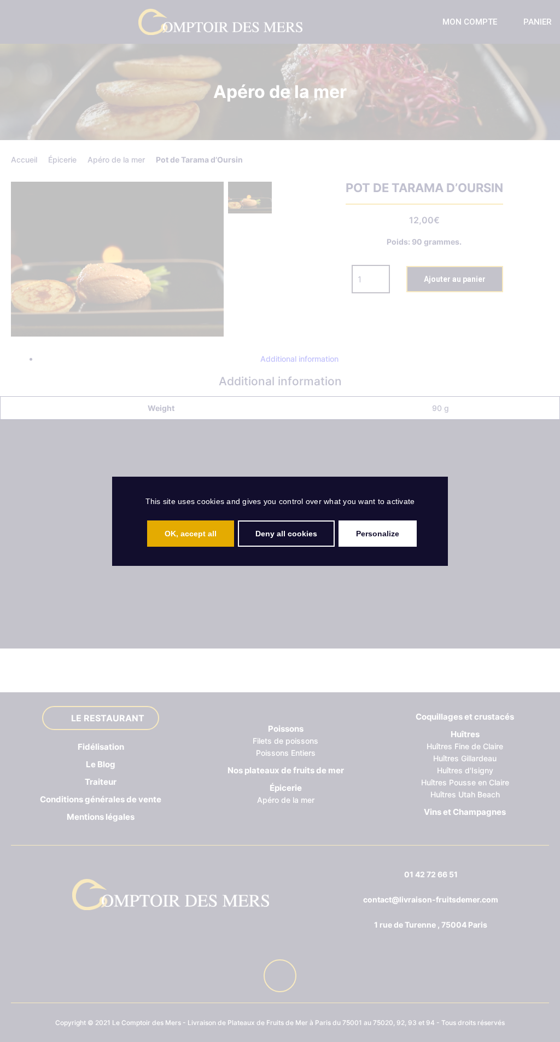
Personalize (377, 533)
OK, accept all (191, 533)
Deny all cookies (286, 533)
